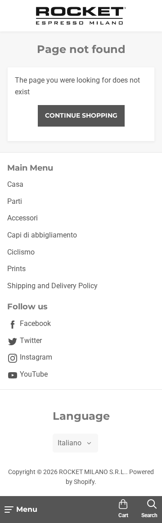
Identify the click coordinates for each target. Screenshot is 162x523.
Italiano (69, 443)
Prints (16, 268)
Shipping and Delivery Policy (52, 285)
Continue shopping (81, 115)
